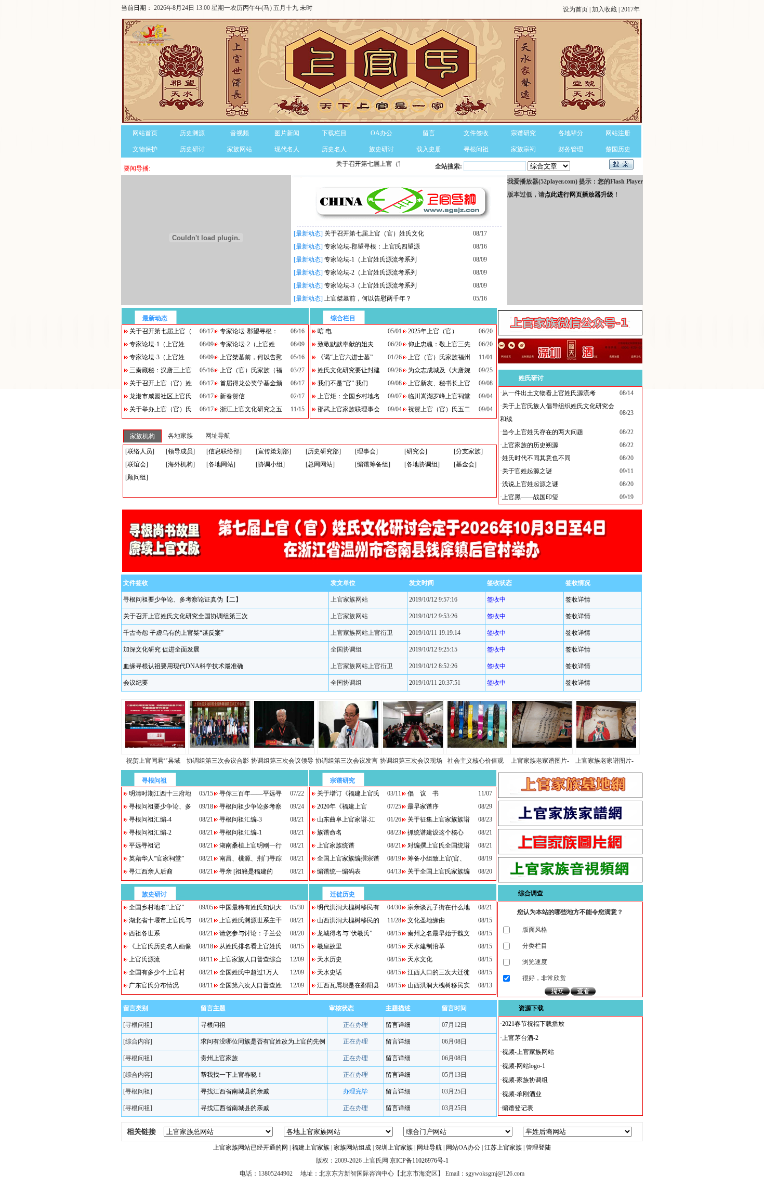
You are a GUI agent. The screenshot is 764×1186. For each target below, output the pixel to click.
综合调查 (530, 893)
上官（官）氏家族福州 (439, 357)
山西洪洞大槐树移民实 (438, 985)
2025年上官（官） (433, 331)
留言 (429, 133)
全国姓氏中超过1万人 (249, 972)
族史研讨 (381, 149)
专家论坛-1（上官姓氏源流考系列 (370, 259)
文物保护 (145, 149)
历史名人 (334, 149)
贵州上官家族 (219, 1058)
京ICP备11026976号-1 (419, 1160)
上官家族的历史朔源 (530, 445)
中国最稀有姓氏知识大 (250, 907)
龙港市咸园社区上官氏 (160, 396)
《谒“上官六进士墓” (345, 357)
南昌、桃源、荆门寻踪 (250, 858)
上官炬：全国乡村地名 (349, 396)
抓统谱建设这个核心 (435, 832)
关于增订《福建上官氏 (348, 793)
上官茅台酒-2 (520, 1037)
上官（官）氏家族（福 (251, 370)
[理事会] (366, 451)
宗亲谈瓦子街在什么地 (438, 907)
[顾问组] (136, 477)
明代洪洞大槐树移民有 (348, 907)
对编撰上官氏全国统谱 (438, 845)
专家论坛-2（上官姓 (247, 344)
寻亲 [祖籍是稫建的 (246, 871)
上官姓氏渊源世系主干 (250, 920)
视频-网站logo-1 (523, 1066)
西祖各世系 (144, 933)
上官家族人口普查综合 (250, 959)
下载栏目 (334, 133)
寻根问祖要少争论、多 (160, 806)
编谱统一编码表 (339, 871)
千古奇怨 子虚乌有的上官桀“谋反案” (173, 632)
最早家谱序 (423, 806)
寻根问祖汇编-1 (240, 832)
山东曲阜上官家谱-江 (346, 819)
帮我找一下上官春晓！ (232, 1074)
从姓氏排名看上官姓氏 (250, 946)
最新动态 (154, 318)
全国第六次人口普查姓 (250, 985)
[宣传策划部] (273, 451)
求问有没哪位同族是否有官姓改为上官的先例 (263, 1041)
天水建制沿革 (426, 946)
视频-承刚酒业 (522, 1094)
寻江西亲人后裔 (151, 871)
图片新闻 (286, 133)
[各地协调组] (422, 464)
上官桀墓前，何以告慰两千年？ (368, 298)
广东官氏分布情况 (154, 985)
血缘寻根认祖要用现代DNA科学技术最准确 (183, 666)
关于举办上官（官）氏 (160, 409)
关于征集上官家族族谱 (438, 819)
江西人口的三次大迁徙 (438, 972)
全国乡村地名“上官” (156, 907)
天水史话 (329, 972)
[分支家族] (468, 451)
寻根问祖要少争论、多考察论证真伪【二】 (182, 599)
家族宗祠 (523, 149)
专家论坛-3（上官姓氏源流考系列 (370, 285)
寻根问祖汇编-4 (150, 819)
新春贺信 (232, 396)
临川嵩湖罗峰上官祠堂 (439, 396)
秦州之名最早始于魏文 (438, 933)
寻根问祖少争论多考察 (250, 806)
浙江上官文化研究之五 (251, 409)
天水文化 (419, 959)
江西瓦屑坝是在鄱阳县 (348, 985)
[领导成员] (180, 451)
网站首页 (145, 133)
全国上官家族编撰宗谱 (348, 858)
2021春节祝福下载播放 (533, 1023)
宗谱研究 (523, 133)
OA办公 (381, 133)
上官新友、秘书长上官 (439, 383)
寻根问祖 (476, 149)
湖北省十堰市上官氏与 (160, 920)
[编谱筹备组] (372, 464)
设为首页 (576, 9)
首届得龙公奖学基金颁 (251, 383)
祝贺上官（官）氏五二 (439, 409)
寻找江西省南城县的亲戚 (235, 1091)
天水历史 (329, 959)
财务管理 (570, 149)
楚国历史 (617, 149)
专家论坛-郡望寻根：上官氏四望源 (372, 246)
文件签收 (476, 133)
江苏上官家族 (503, 1147)
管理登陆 (538, 1147)
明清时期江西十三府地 (160, 793)
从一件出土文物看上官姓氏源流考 (549, 393)
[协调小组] (270, 464)
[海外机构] (180, 464)
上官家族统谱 (335, 845)
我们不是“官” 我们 (343, 383)
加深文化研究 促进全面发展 (161, 649)
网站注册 (617, 133)
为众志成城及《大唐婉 (439, 370)
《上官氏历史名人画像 (160, 946)
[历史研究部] (323, 451)
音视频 (239, 133)
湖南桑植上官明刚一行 (250, 845)
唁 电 (325, 331)
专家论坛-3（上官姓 (157, 357)
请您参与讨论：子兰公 (250, 933)
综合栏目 (343, 318)
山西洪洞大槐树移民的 (348, 920)
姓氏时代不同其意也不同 (536, 458)
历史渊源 (192, 133)
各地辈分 (570, 133)
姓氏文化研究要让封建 (349, 370)
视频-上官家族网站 (528, 1051)
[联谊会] (136, 464)
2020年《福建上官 (342, 806)
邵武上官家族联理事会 (349, 409)
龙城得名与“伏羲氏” (344, 933)
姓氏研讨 (531, 378)
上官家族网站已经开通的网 (250, 1147)
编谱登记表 (517, 1108)
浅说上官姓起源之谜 (530, 484)
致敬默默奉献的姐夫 (346, 344)
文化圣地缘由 (426, 920)
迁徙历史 (342, 894)
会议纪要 (135, 682)
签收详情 (577, 599)
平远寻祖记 (144, 845)
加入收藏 (605, 9)
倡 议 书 (423, 793)
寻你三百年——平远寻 (250, 793)
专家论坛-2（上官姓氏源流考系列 (370, 272)
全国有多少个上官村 (157, 972)
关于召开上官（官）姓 (160, 383)
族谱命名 (329, 832)
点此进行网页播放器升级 (579, 194)
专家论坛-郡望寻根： (249, 331)
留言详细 (398, 1024)
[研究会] (415, 451)
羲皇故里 (329, 946)
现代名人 (286, 149)
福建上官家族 (311, 1147)
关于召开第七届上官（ (160, 331)
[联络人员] (139, 451)
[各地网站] (220, 464)
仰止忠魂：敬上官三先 (439, 344)
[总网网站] (320, 464)
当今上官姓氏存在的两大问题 (542, 432)
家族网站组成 (352, 1147)
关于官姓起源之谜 (527, 471)
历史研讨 (192, 149)
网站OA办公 (463, 1147)
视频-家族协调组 (525, 1080)
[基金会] (465, 464)
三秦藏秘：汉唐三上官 (160, 370)
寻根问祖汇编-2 (150, 832)
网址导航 (429, 1147)
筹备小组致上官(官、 (436, 858)
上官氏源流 (144, 959)
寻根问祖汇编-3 (240, 819)
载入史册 (428, 149)
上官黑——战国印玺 (530, 497)
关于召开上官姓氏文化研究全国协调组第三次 (185, 616)
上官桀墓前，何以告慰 (251, 357)
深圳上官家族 (394, 1147)
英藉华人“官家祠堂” (156, 858)
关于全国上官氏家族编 (438, 871)
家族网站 (239, 149)
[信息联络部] (224, 451)
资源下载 (531, 1008)
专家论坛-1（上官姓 (157, 344)
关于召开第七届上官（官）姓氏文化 (374, 233)
